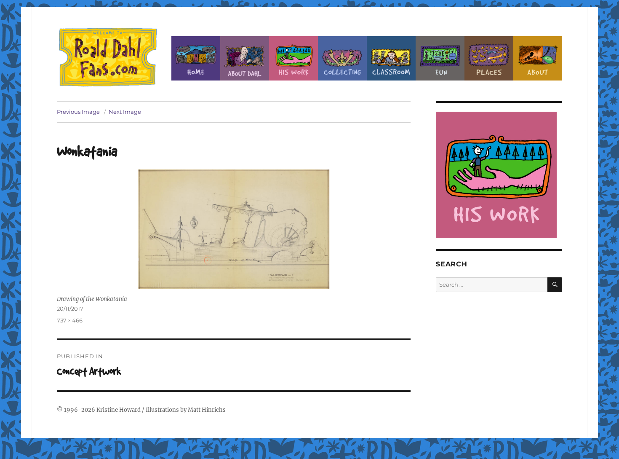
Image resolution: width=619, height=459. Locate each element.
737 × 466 (70, 320)
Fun (440, 58)
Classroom (391, 58)
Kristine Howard (118, 409)
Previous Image (78, 111)
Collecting (342, 58)
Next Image (125, 111)
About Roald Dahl (244, 58)
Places (488, 58)
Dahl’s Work (293, 58)
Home (195, 58)
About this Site (537, 58)
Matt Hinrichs (207, 409)
